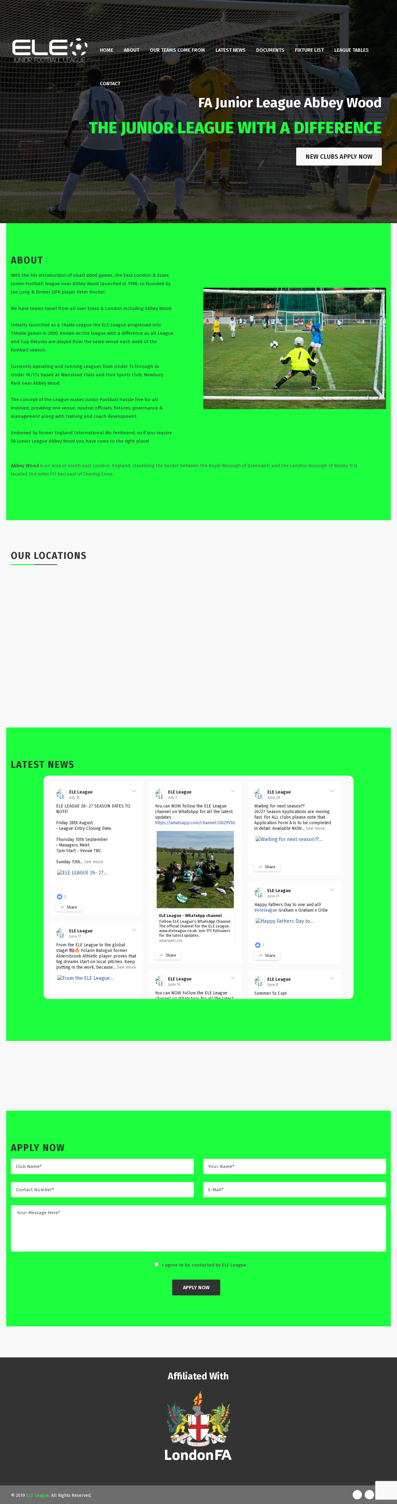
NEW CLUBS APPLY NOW (339, 156)
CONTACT (110, 83)
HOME (106, 50)
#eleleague (265, 910)
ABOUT (131, 50)
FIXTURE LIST (309, 50)
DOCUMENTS (270, 50)
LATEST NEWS (231, 50)
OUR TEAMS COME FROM (177, 50)
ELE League (81, 792)
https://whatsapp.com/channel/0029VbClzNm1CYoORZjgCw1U (216, 822)
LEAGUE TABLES (351, 50)
